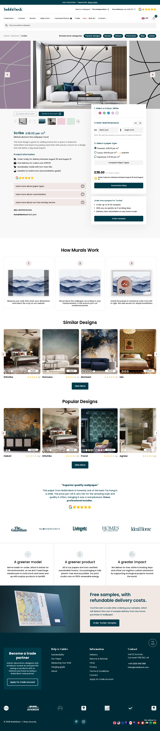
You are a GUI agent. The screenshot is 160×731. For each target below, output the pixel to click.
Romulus (47, 377)
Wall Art (89, 18)
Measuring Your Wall (61, 663)
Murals (107, 36)
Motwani (86, 377)
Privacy (93, 667)
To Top (152, 642)
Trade (77, 18)
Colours (21, 18)
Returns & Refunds (99, 659)
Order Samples (119, 218)
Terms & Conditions (99, 671)
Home (6, 36)
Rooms (33, 18)
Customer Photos (61, 18)
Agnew (124, 455)
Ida (122, 377)
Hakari (7, 455)
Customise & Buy (118, 185)
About (54, 671)
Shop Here (92, 2)
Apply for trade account (22, 682)
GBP (146, 18)
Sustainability (57, 654)
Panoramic (131, 36)
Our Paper (56, 659)
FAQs (92, 663)
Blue (143, 36)
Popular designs (92, 36)
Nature (118, 36)
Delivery (94, 654)
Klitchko (8, 377)
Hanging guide (58, 667)
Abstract (15, 36)
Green (152, 36)
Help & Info (45, 18)
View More (80, 386)
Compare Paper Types (118, 162)
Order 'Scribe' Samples (104, 622)
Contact (101, 18)
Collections (8, 18)
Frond (84, 455)
